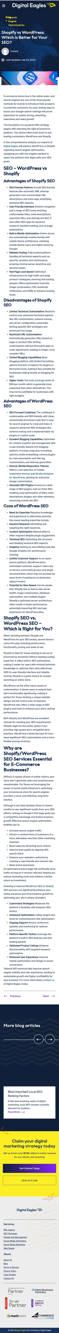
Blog (6, 1264)
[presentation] (39, 1039)
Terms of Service (11, 1267)
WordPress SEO (33, 886)
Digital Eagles (11, 146)
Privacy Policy (10, 1271)
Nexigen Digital (20, 1330)
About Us (8, 1260)
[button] (4, 5)
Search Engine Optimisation (16, 21)
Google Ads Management (15, 1237)
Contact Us (9, 1278)
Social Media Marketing (14, 1245)
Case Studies (10, 1275)
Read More (14, 1112)
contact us (48, 980)
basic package (37, 380)
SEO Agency (9, 1230)
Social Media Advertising (15, 1241)
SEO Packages (10, 1233)
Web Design (9, 1248)
